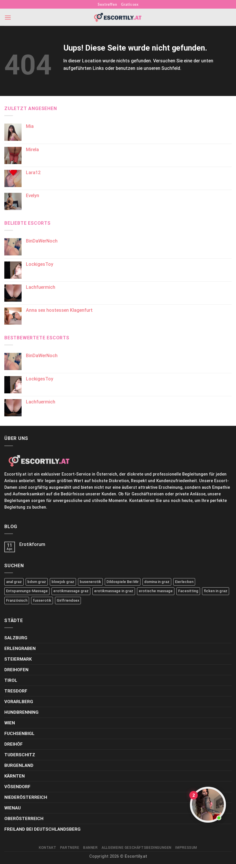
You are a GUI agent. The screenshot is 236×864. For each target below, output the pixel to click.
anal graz (14, 582)
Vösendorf (17, 786)
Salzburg (15, 637)
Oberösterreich (23, 818)
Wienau (12, 808)
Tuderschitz (19, 754)
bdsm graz (36, 582)
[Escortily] (118, 17)
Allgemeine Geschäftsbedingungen (137, 848)
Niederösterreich (25, 797)
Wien (9, 723)
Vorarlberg (18, 701)
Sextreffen (107, 4)
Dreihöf (13, 744)
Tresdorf (15, 691)
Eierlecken (184, 582)
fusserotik (42, 600)
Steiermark (18, 659)
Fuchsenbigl (19, 733)
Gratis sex (129, 4)
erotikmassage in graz (113, 591)
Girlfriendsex (68, 600)
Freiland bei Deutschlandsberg (42, 829)
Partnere (69, 848)
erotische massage (156, 591)
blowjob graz (63, 582)
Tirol (10, 680)
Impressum (186, 848)
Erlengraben (20, 648)
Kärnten (14, 776)
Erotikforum (32, 544)
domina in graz (157, 582)
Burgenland (18, 765)
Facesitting (188, 591)
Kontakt (47, 848)
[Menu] (7, 17)
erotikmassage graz (71, 591)
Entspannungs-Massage (27, 591)
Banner (90, 848)
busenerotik (90, 582)
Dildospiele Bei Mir (122, 582)
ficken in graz (215, 591)
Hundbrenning (21, 712)
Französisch (16, 600)
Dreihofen (16, 669)
